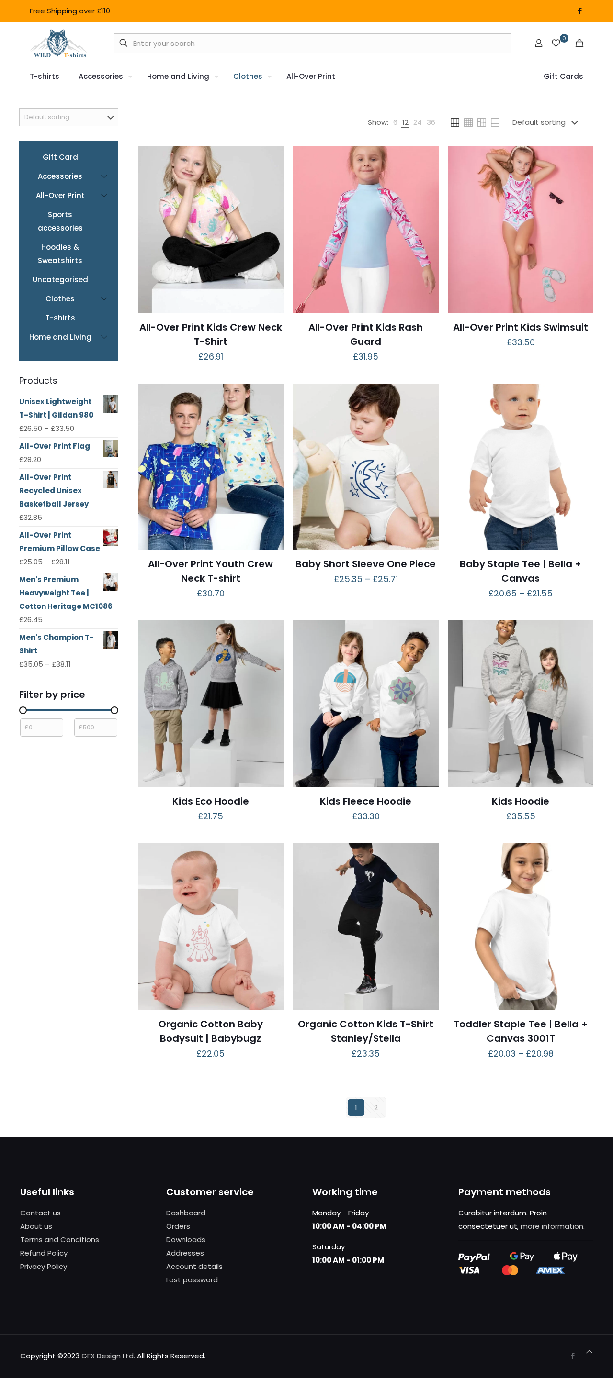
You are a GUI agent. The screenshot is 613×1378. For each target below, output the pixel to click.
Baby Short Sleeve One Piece (365, 564)
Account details (194, 1266)
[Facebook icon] (579, 11)
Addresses (185, 1253)
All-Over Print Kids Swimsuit (520, 327)
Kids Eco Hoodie (210, 801)
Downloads (185, 1240)
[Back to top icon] (589, 1351)
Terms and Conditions (59, 1240)
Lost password (192, 1280)
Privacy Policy (43, 1266)
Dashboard (185, 1213)
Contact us (40, 1213)
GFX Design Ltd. (108, 1356)
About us (36, 1226)
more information (552, 1226)
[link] (395, 122)
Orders (178, 1226)
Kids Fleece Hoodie (365, 801)
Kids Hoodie (520, 801)
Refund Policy (44, 1253)
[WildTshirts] (58, 43)
